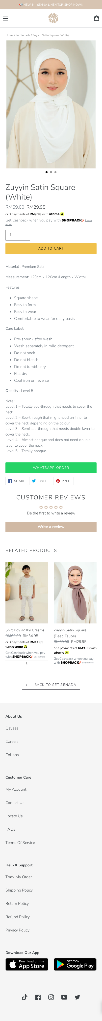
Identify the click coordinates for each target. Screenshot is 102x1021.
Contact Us (15, 802)
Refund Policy (17, 917)
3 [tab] (56, 173)
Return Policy (17, 903)
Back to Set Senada (54, 684)
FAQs (10, 829)
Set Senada (23, 35)
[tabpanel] (51, 104)
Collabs (12, 755)
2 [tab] (52, 173)
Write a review (51, 526)
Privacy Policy (17, 930)
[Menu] (5, 18)
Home (9, 35)
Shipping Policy (19, 890)
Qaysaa (11, 728)
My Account (15, 789)
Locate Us (14, 816)
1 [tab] (48, 173)
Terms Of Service (20, 842)
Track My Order (18, 877)
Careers (12, 741)
